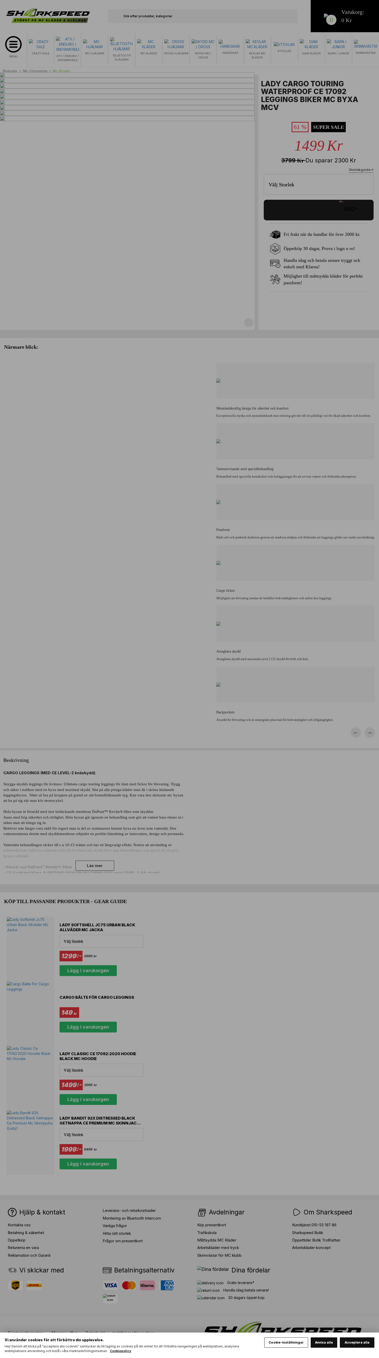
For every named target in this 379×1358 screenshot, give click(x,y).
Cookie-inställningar (286, 1342)
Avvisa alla (324, 1342)
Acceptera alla (357, 1342)
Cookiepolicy (120, 1351)
